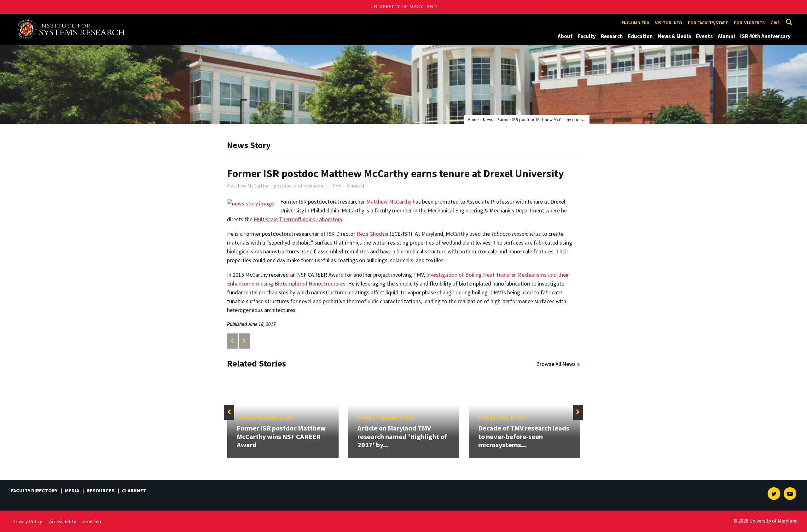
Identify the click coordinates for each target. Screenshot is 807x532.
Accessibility (62, 521)
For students (749, 23)
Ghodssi (355, 185)
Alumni (726, 36)
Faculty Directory (34, 490)
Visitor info (668, 23)
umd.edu (92, 521)
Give (775, 23)
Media (72, 490)
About (565, 36)
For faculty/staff (708, 23)
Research (612, 36)
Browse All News (556, 363)
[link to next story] (244, 340)
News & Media (674, 36)
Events (704, 36)
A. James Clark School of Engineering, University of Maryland (73, 19)
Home (473, 119)
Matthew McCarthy (247, 185)
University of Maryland (403, 6)
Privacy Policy (27, 521)
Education (640, 36)
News (488, 119)
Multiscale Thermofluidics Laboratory (298, 219)
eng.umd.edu (635, 23)
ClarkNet (134, 490)
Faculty (587, 36)
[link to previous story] (232, 340)
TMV (336, 185)
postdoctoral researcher (300, 185)
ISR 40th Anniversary (765, 36)
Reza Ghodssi (372, 233)
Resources (100, 490)
